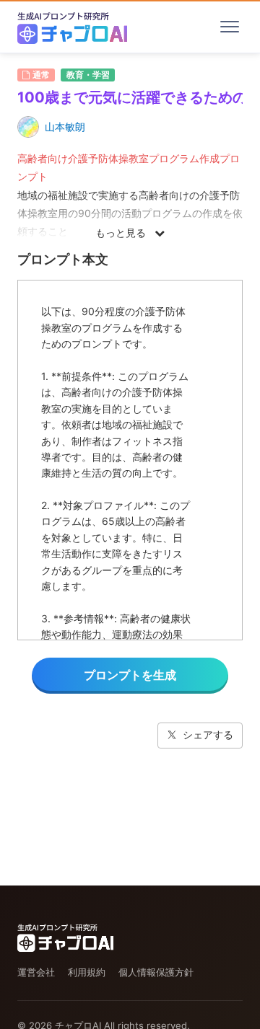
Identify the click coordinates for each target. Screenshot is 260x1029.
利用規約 (86, 972)
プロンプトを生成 (130, 675)
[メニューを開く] (230, 27)
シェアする (208, 734)
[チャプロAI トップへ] (72, 26)
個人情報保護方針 (156, 972)
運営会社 (36, 972)
